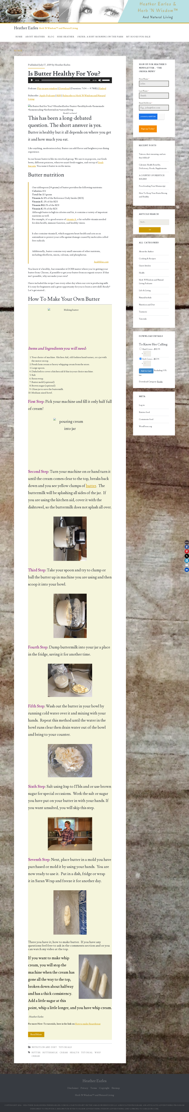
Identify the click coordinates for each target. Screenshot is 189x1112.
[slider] (106, 80)
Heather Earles (26, 28)
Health (141, 273)
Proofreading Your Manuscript (152, 186)
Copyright (104, 1088)
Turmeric (143, 312)
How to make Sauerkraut (88, 1023)
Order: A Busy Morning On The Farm (100, 37)
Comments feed (146, 419)
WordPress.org (145, 426)
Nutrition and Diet (44, 1047)
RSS (59, 95)
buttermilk (50, 1052)
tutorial (87, 1052)
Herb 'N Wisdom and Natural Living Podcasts (151, 282)
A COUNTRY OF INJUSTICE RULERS (151, 177)
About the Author (146, 251)
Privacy (84, 1088)
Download (64, 88)
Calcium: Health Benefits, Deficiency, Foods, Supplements (153, 167)
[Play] (31, 80)
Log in (142, 405)
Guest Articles (145, 266)
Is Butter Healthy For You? (64, 74)
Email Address (145, 103)
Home (19, 37)
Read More (37, 1035)
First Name (144, 79)
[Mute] (99, 80)
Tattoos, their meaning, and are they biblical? (152, 156)
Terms (93, 1088)
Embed (102, 88)
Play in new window (47, 88)
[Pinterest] (187, 551)
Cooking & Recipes (147, 258)
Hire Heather (65, 37)
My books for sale (138, 37)
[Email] (187, 565)
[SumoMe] (187, 570)
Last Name (144, 91)
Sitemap (116, 1088)
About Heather (35, 37)
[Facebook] (187, 547)
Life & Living (145, 290)
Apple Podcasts (47, 95)
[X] (187, 556)
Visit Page (5, 1)
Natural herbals (145, 297)
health (74, 1052)
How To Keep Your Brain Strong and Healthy (153, 195)
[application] (70, 80)
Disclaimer (72, 1088)
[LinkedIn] (187, 560)
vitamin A (71, 219)
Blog (51, 37)
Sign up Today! (148, 128)
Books (160, 382)
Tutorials (65, 1047)
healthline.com (101, 261)
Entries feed (144, 412)
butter (91, 485)
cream (64, 1052)
